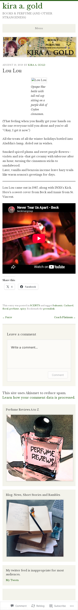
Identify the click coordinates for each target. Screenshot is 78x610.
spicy (23, 308)
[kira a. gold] (39, 57)
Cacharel (68, 305)
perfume (14, 308)
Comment (58, 374)
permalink (49, 308)
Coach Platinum (65, 317)
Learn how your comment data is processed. (38, 397)
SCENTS (35, 305)
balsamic (58, 305)
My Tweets (12, 580)
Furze (7, 317)
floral (5, 308)
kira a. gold (22, 6)
